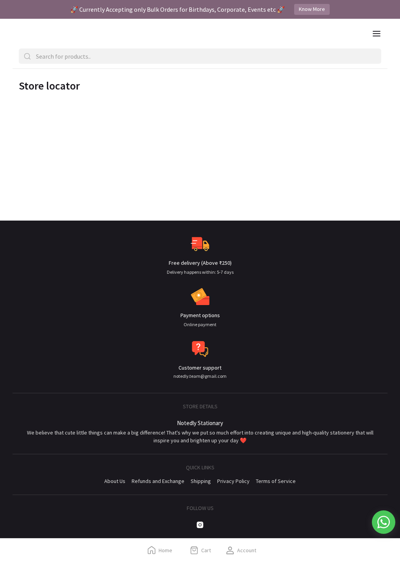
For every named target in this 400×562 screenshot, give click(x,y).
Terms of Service (276, 481)
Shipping (201, 481)
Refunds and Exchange (158, 481)
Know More (312, 9)
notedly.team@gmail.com (200, 376)
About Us (114, 481)
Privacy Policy (233, 481)
